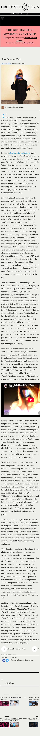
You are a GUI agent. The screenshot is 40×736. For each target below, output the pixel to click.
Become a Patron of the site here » (22, 660)
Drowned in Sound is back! (18, 697)
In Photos (23, 19)
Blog (29, 19)
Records (8, 19)
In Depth (16, 19)
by (10, 107)
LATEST (2, 690)
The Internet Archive (29, 43)
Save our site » (20, 14)
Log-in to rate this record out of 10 (8, 654)
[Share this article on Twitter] (7, 660)
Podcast (35, 19)
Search (36, 23)
